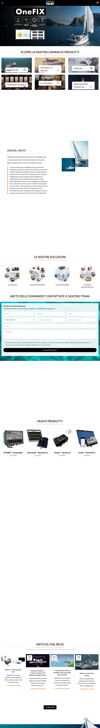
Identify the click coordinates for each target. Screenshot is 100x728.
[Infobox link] (12, 275)
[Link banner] (16, 65)
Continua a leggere (13, 685)
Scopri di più (50, 707)
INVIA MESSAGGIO (50, 350)
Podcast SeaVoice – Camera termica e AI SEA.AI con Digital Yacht (37, 673)
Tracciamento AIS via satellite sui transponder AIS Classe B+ (62, 672)
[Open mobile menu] (2, 3)
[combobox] (18, 320)
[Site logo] (50, 3)
